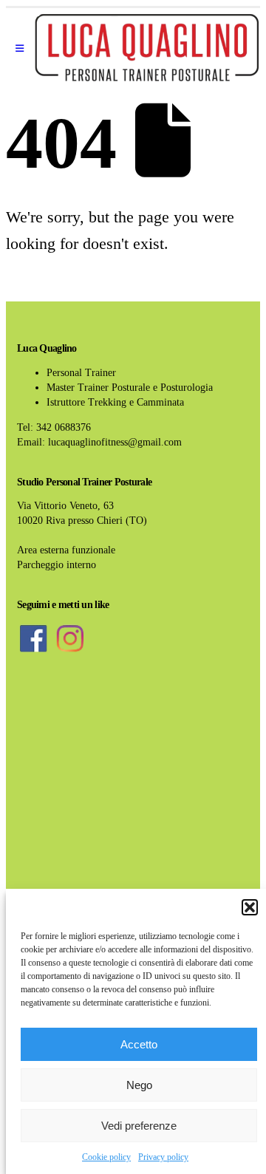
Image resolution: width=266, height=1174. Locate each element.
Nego (139, 1085)
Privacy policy (163, 1157)
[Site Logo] (146, 48)
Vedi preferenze (139, 1125)
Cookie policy (106, 1157)
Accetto (138, 1044)
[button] (249, 907)
